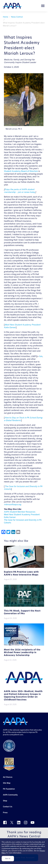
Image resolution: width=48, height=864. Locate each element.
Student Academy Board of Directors (21, 171)
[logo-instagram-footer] (25, 822)
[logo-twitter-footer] (11, 822)
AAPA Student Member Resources (19, 512)
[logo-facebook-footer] (4, 822)
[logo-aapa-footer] (15, 721)
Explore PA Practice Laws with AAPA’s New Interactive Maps (21, 573)
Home (5, 17)
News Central (17, 17)
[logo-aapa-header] (12, 5)
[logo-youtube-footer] (32, 822)
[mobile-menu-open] (43, 6)
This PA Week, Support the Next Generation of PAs (22, 612)
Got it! (7, 858)
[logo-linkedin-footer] (18, 822)
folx (40, 356)
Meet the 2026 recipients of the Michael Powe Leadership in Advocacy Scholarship (22, 652)
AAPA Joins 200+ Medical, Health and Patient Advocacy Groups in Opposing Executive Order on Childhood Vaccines (23, 695)
